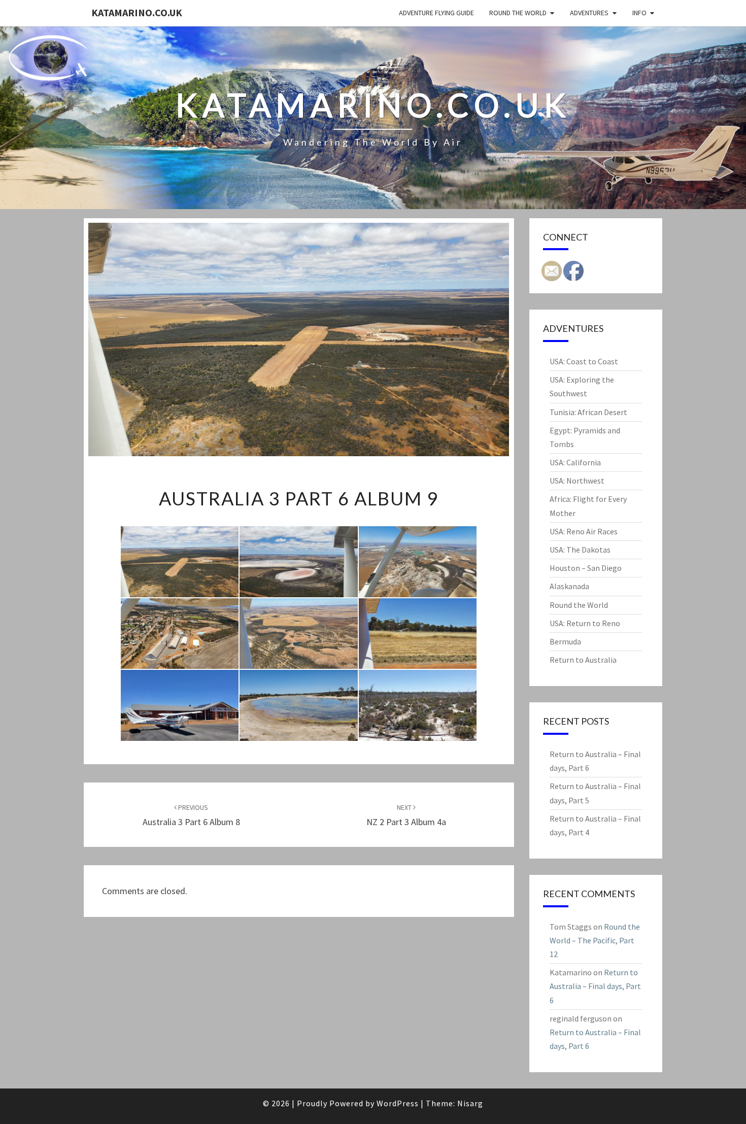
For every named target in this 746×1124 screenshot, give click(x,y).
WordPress (398, 1103)
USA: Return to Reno (585, 623)
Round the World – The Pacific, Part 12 (595, 940)
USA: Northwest (577, 480)
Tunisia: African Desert (588, 412)
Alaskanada (569, 586)
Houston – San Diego (586, 568)
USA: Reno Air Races (584, 531)
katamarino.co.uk (136, 12)
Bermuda (565, 641)
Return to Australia (583, 660)
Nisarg (470, 1103)
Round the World (518, 12)
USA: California (575, 462)
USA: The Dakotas (580, 549)
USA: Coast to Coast (584, 361)
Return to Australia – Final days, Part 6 (595, 986)
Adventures (589, 12)
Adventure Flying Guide (436, 12)
